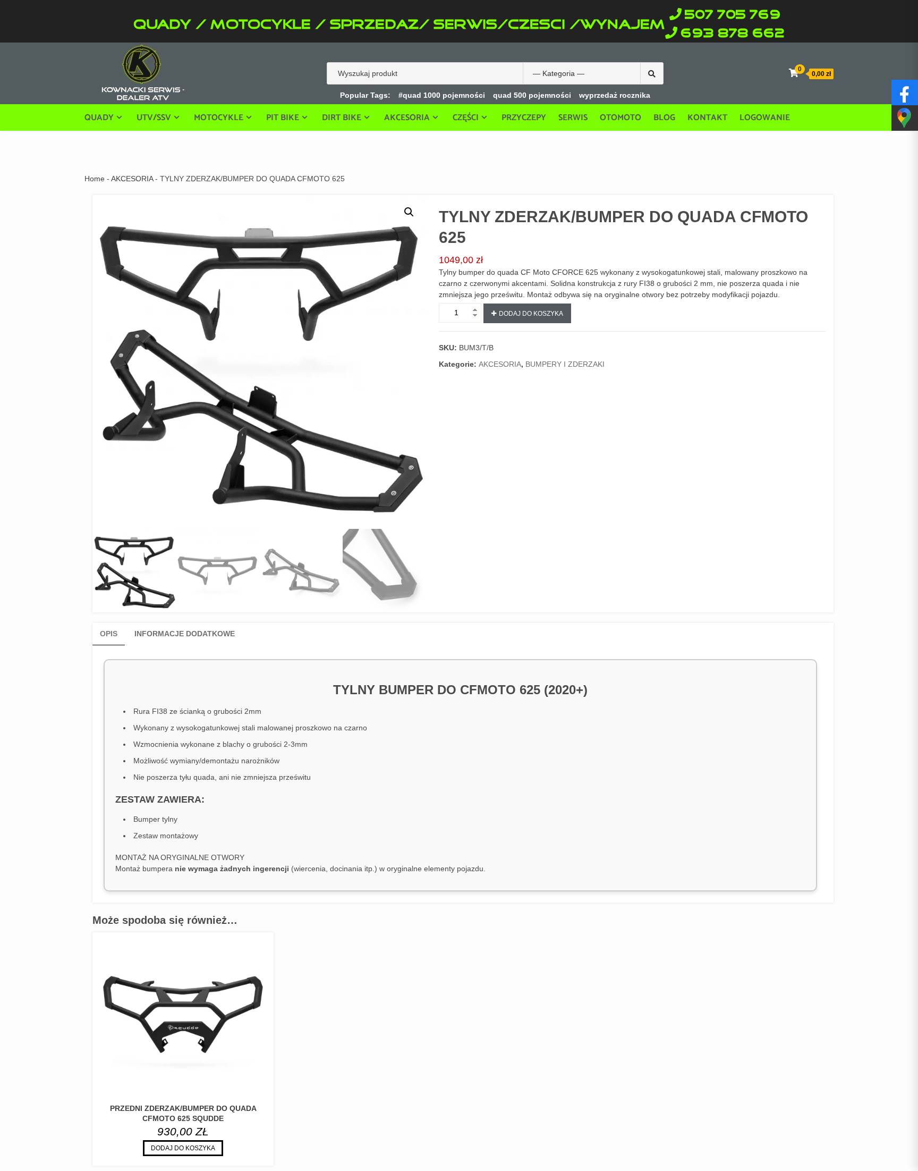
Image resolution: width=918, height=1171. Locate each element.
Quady (99, 117)
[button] (409, 212)
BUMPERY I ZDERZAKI (565, 364)
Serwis (573, 118)
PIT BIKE (282, 117)
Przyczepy (524, 118)
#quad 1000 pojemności (441, 95)
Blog (664, 118)
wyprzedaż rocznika (614, 95)
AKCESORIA (132, 178)
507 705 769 (732, 15)
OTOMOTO (620, 118)
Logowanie (765, 118)
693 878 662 (733, 34)
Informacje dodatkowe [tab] (184, 633)
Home (94, 178)
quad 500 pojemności (532, 95)
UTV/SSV (154, 117)
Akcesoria (407, 117)
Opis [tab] (108, 633)
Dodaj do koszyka (531, 313)
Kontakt (707, 118)
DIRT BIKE (341, 117)
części (466, 117)
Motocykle (218, 117)
